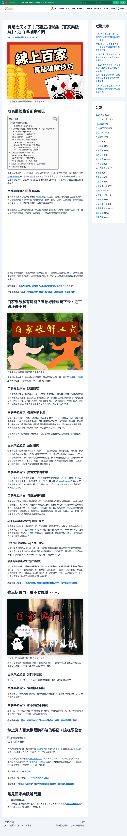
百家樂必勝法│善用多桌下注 (25, 134)
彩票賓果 (96, 8)
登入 (115, 2)
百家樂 (73, 8)
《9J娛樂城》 (13, 176)
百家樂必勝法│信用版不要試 (25, 158)
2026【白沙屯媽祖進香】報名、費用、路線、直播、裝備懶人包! (108, 57)
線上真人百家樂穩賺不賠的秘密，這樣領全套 (28, 164)
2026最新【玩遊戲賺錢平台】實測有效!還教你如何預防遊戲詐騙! (108, 47)
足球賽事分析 (102, 204)
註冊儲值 (122, 8)
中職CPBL (100, 132)
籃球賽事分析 (102, 186)
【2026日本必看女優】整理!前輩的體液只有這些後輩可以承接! (108, 36)
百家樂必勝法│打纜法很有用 (25, 142)
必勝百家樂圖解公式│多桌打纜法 (29, 147)
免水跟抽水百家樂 (65, 481)
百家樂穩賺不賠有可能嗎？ (23, 126)
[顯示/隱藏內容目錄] (53, 119)
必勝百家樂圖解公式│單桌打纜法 (29, 145)
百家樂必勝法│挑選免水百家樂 (26, 140)
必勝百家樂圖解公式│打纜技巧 (28, 150)
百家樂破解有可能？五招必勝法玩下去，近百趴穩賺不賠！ (33, 129)
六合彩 (99, 141)
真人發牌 (89, 8)
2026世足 (100, 115)
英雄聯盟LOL (101, 195)
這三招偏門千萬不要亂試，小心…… (24, 152)
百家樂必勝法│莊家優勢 (23, 137)
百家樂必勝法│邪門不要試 (23, 155)
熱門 (56, 8)
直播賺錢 (100, 177)
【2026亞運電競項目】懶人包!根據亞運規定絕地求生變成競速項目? (108, 88)
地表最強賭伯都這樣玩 (19, 123)
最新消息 (100, 159)
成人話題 (113, 8)
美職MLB (100, 190)
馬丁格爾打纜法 (32, 533)
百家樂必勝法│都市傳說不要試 (26, 161)
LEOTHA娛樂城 (103, 119)
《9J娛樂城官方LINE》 (35, 762)
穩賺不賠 (41, 196)
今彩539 (99, 137)
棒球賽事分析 (102, 168)
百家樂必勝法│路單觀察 (23, 131)
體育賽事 (79, 8)
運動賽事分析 (63, 8)
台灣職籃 (100, 146)
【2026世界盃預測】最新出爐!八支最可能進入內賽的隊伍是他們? (108, 68)
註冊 (122, 2)
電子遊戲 (105, 8)
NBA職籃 (100, 124)
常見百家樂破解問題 (18, 167)
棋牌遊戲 (100, 164)
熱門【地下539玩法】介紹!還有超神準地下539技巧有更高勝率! (108, 78)
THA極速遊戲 (102, 128)
